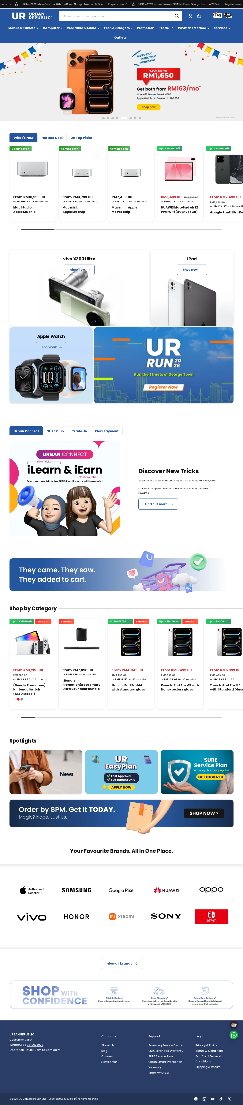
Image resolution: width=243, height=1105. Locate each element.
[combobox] (121, 16)
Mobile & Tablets (21, 28)
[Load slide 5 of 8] (121, 118)
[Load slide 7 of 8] (135, 118)
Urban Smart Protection (165, 1062)
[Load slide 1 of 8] (103, 118)
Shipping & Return (208, 1067)
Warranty (155, 1067)
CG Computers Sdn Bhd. (33, 1098)
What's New (24, 138)
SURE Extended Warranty (165, 1051)
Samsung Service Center (166, 1045)
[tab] (23, 137)
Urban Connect (26, 431)
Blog (104, 1051)
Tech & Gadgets (117, 28)
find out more (156, 504)
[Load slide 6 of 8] (128, 118)
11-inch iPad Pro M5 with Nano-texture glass (180, 687)
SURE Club (55, 431)
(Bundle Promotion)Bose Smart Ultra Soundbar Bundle (81, 685)
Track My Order (158, 1073)
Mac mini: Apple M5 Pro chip (124, 209)
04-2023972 (35, 1045)
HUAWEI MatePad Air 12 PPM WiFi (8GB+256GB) (179, 209)
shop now (77, 270)
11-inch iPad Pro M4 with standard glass (128, 687)
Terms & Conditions (209, 1051)
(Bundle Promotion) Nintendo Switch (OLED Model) (29, 689)
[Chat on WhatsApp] (234, 1035)
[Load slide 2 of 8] (108, 118)
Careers (107, 1056)
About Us (107, 1045)
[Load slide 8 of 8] (139, 118)
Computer (51, 28)
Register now (69, 4)
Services (220, 28)
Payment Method (192, 28)
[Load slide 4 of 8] (117, 118)
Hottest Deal (52, 138)
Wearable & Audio (81, 28)
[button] (199, 16)
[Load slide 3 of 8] (112, 118)
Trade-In (79, 431)
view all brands (119, 963)
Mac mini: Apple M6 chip (73, 209)
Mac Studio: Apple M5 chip (24, 209)
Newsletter (109, 1062)
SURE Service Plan (160, 1056)
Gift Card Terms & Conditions (208, 1058)
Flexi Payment (107, 431)
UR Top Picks (81, 138)
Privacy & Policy (206, 1045)
